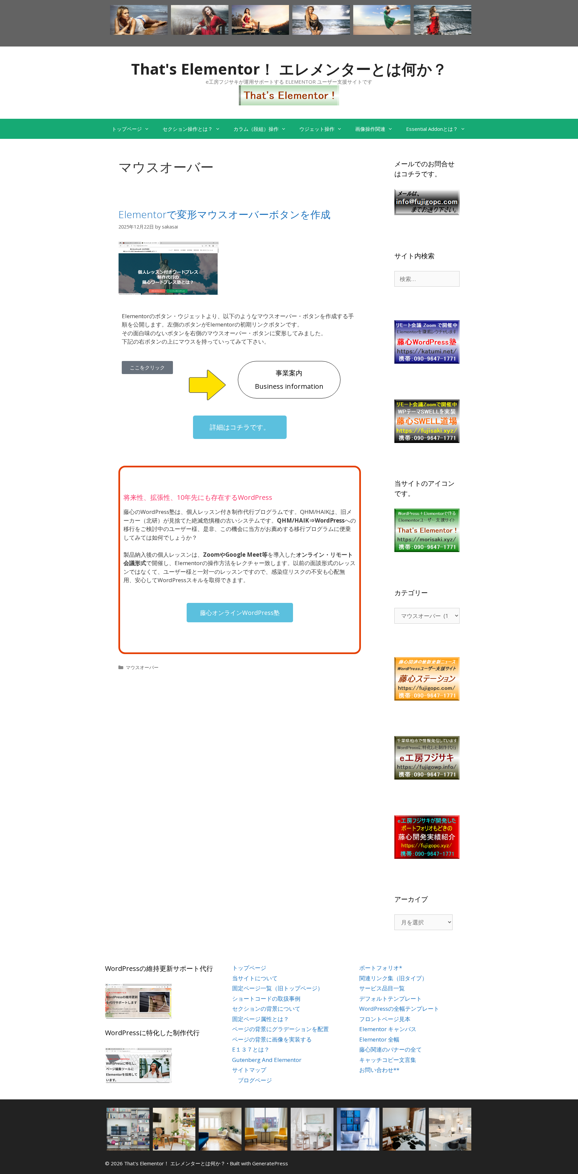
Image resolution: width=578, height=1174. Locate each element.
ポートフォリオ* (380, 968)
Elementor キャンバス (387, 1029)
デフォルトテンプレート (390, 998)
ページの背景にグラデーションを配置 (280, 1029)
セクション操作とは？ (188, 128)
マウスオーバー (142, 667)
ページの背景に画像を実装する (272, 1039)
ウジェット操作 (316, 128)
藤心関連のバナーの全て (390, 1049)
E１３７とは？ (251, 1049)
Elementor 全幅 (379, 1039)
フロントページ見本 (384, 1019)
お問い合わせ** (379, 1070)
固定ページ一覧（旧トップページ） (277, 988)
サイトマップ (249, 1070)
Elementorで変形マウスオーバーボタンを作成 (224, 214)
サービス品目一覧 (382, 988)
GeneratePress (270, 1163)
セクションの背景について (266, 1008)
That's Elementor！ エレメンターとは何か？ (289, 69)
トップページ (127, 128)
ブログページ (255, 1080)
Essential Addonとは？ (432, 128)
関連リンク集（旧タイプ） (393, 978)
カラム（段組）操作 (256, 128)
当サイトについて (255, 978)
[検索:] (427, 279)
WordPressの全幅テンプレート (399, 1008)
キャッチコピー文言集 (387, 1060)
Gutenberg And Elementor (266, 1060)
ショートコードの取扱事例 (266, 998)
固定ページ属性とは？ (260, 1019)
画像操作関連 (370, 128)
